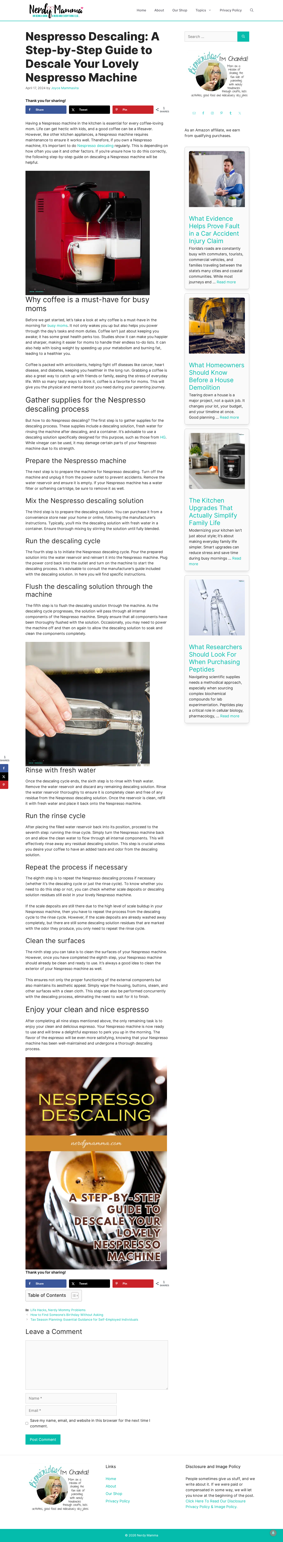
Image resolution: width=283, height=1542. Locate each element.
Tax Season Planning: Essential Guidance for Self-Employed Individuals (84, 1319)
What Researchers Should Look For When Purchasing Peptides (215, 658)
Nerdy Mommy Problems (67, 1310)
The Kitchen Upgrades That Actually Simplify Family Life (213, 511)
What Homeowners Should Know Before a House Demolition (216, 376)
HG (163, 437)
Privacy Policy (231, 10)
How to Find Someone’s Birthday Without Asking (66, 1315)
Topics (201, 10)
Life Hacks (38, 1310)
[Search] (243, 37)
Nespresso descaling (95, 145)
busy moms (57, 325)
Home (141, 10)
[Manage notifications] (273, 1533)
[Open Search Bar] (252, 10)
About (159, 10)
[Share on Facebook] (4, 768)
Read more (226, 282)
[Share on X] (4, 776)
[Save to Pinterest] (4, 785)
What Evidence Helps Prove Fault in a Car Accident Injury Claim (214, 230)
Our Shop (179, 10)
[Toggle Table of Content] (72, 1295)
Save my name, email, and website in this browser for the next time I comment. (90, 1423)
